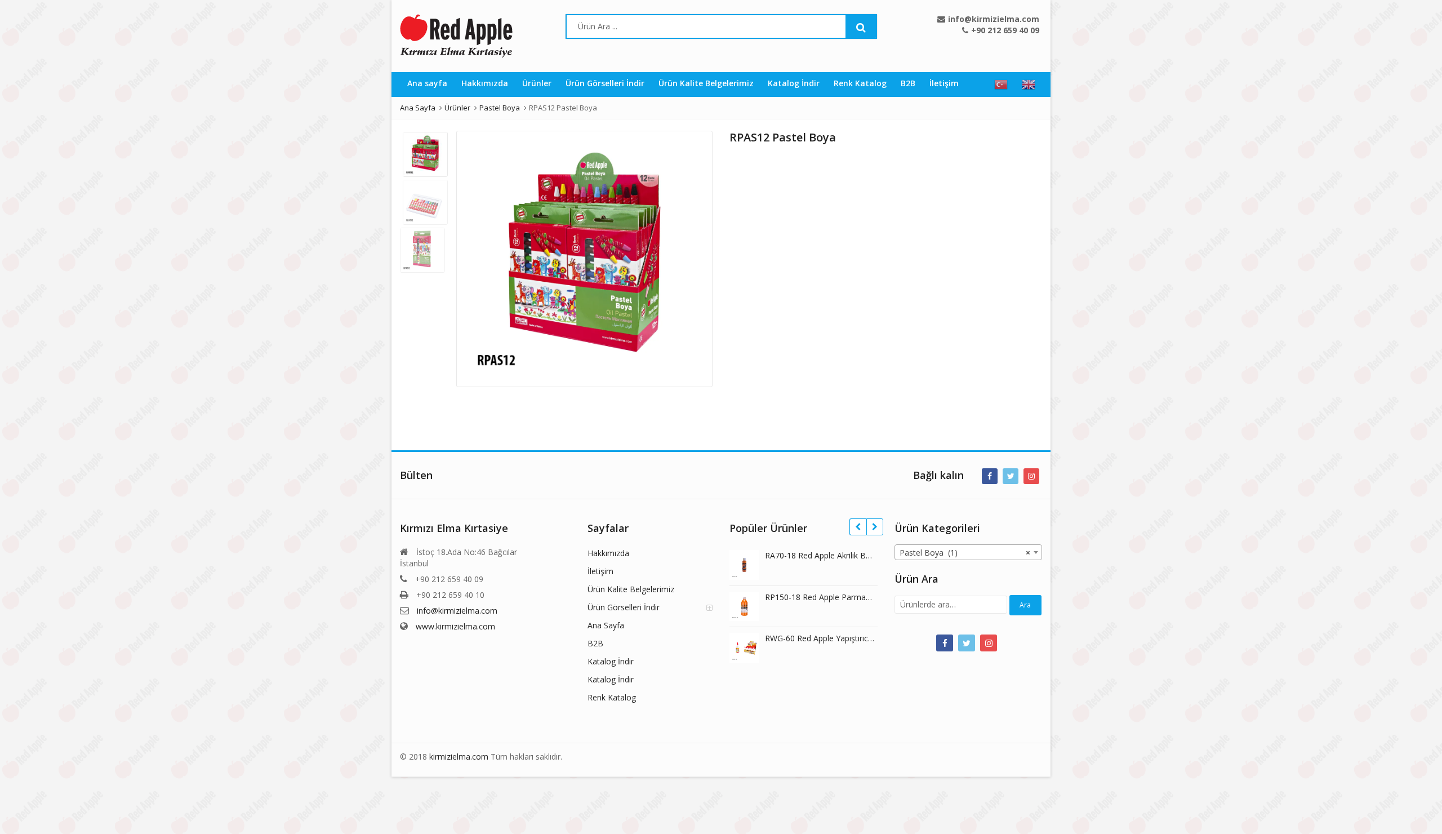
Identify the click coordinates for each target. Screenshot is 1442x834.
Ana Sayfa (606, 625)
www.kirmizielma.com (455, 626)
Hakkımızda (484, 83)
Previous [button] (476, 256)
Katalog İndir (794, 83)
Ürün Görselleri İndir (605, 83)
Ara (1025, 605)
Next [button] (692, 256)
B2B (908, 83)
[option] (584, 259)
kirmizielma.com (458, 756)
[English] (1028, 84)
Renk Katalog (860, 83)
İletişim (944, 83)
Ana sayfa (427, 83)
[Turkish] (1000, 84)
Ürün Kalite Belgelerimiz (706, 83)
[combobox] (968, 552)
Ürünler (536, 83)
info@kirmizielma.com (457, 610)
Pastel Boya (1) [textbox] (965, 552)
